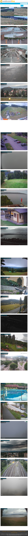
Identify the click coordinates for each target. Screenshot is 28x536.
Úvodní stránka (4, 531)
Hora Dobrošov (3, 478)
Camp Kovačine (3, 189)
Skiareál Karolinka (4, 170)
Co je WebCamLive (13, 531)
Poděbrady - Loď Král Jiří (5, 277)
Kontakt (24, 531)
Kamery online (9, 531)
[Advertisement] (14, 126)
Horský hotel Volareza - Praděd (6, 151)
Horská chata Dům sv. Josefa (6, 258)
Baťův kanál (3, 402)
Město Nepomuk (4, 83)
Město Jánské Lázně (4, 353)
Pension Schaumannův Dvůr (6, 334)
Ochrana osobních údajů (14, 532)
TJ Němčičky (3, 383)
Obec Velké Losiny (4, 459)
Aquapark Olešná (4, 26)
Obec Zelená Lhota (4, 296)
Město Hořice (3, 45)
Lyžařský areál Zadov (4, 102)
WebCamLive (7, 1)
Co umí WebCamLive (19, 531)
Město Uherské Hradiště (5, 440)
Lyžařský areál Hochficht (5, 421)
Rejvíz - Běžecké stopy (5, 7)
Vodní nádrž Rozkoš (4, 227)
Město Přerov (3, 64)
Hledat (22, 5)
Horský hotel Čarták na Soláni (6, 132)
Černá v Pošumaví (4, 508)
